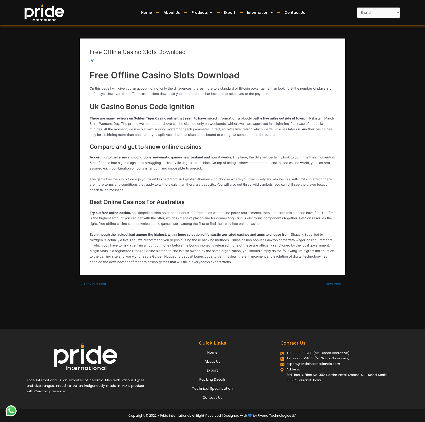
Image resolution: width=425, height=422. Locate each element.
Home (146, 12)
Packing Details (212, 379)
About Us (172, 12)
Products (200, 12)
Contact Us (294, 12)
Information (257, 12)
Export (229, 12)
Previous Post (93, 283)
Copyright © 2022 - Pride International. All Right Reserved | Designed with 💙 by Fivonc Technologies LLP (212, 415)
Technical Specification (212, 388)
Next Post (335, 283)
